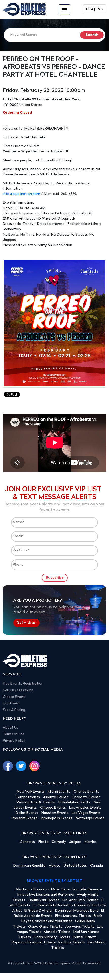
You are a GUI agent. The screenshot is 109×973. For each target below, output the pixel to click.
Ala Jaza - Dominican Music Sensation (47, 889)
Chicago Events (53, 808)
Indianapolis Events (56, 818)
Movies (91, 842)
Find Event (11, 703)
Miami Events (59, 792)
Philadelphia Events (74, 802)
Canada (96, 866)
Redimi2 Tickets (71, 942)
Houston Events (54, 813)
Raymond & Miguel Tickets (34, 942)
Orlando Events (86, 792)
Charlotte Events (86, 797)
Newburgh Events (90, 818)
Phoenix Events (24, 818)
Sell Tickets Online (18, 690)
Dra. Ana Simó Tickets (80, 900)
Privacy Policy (14, 741)
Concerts (27, 842)
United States (75, 866)
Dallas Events (27, 813)
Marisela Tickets (57, 932)
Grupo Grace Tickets (45, 927)
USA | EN (93, 9)
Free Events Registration (23, 684)
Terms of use (13, 734)
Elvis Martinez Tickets (73, 916)
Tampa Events (28, 797)
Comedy (59, 842)
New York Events (31, 792)
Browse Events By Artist (55, 881)
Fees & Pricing (14, 710)
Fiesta (43, 842)
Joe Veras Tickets (79, 927)
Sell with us (26, 623)
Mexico (54, 866)
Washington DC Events (36, 802)
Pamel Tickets (85, 937)
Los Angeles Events (85, 808)
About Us (10, 728)
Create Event (14, 697)
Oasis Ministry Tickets (51, 937)
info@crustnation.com (21, 194)
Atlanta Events (55, 797)
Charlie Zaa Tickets (43, 900)
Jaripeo (75, 842)
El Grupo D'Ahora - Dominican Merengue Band (61, 911)
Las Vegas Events (86, 813)
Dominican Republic (29, 866)
